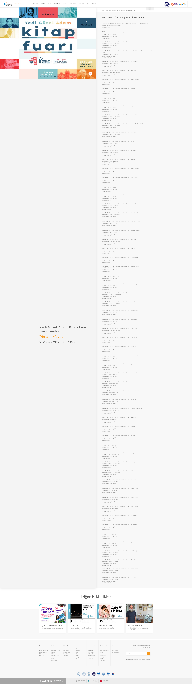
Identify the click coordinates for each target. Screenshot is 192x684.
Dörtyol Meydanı (113, 36)
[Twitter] (145, 648)
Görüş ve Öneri (115, 650)
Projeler (49, 3)
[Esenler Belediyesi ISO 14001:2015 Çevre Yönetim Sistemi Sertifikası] (84, 674)
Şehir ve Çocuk (103, 657)
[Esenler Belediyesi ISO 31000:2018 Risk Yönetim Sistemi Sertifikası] (99, 674)
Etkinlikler (35, 3)
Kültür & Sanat (66, 652)
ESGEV (52, 658)
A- (147, 9)
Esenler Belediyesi (8, 4)
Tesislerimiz (65, 655)
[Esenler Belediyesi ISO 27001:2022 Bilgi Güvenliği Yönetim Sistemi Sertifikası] (89, 674)
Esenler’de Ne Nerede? (92, 648)
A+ (150, 9)
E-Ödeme (78, 650)
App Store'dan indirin (81, 681)
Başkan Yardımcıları (43, 650)
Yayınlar (43, 3)
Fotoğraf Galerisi (91, 655)
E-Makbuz (78, 653)
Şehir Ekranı (73, 3)
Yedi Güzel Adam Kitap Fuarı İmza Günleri (127, 10)
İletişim (113, 648)
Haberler (94, 3)
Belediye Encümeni (43, 652)
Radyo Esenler (182, 4)
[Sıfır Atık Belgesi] (113, 674)
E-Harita (77, 655)
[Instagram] (147, 648)
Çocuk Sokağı (54, 660)
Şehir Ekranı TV (174, 4)
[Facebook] (144, 648)
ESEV (88, 3)
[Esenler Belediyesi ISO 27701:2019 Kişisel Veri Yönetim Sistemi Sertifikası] (94, 674)
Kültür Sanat (167, 4)
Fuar (117, 10)
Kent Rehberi (90, 657)
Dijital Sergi (57, 3)
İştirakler (41, 657)
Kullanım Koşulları (142, 659)
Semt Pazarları (91, 658)
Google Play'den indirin (93, 681)
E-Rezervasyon (79, 658)
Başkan (40, 648)
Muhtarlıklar (90, 650)
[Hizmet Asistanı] (190, 4)
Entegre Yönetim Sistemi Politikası (132, 659)
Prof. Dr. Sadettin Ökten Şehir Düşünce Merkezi (55, 650)
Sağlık (64, 648)
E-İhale (77, 652)
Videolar (65, 3)
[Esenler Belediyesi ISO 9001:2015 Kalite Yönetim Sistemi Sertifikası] (79, 674)
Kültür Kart (81, 3)
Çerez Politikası (147, 659)
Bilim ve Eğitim (66, 650)
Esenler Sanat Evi (103, 653)
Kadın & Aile (65, 653)
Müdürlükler (41, 655)
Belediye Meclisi (42, 653)
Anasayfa (103, 10)
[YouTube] (149, 648)
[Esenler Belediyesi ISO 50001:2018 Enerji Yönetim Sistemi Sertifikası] (108, 674)
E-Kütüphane (78, 657)
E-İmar (77, 648)
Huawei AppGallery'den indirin (105, 681)
